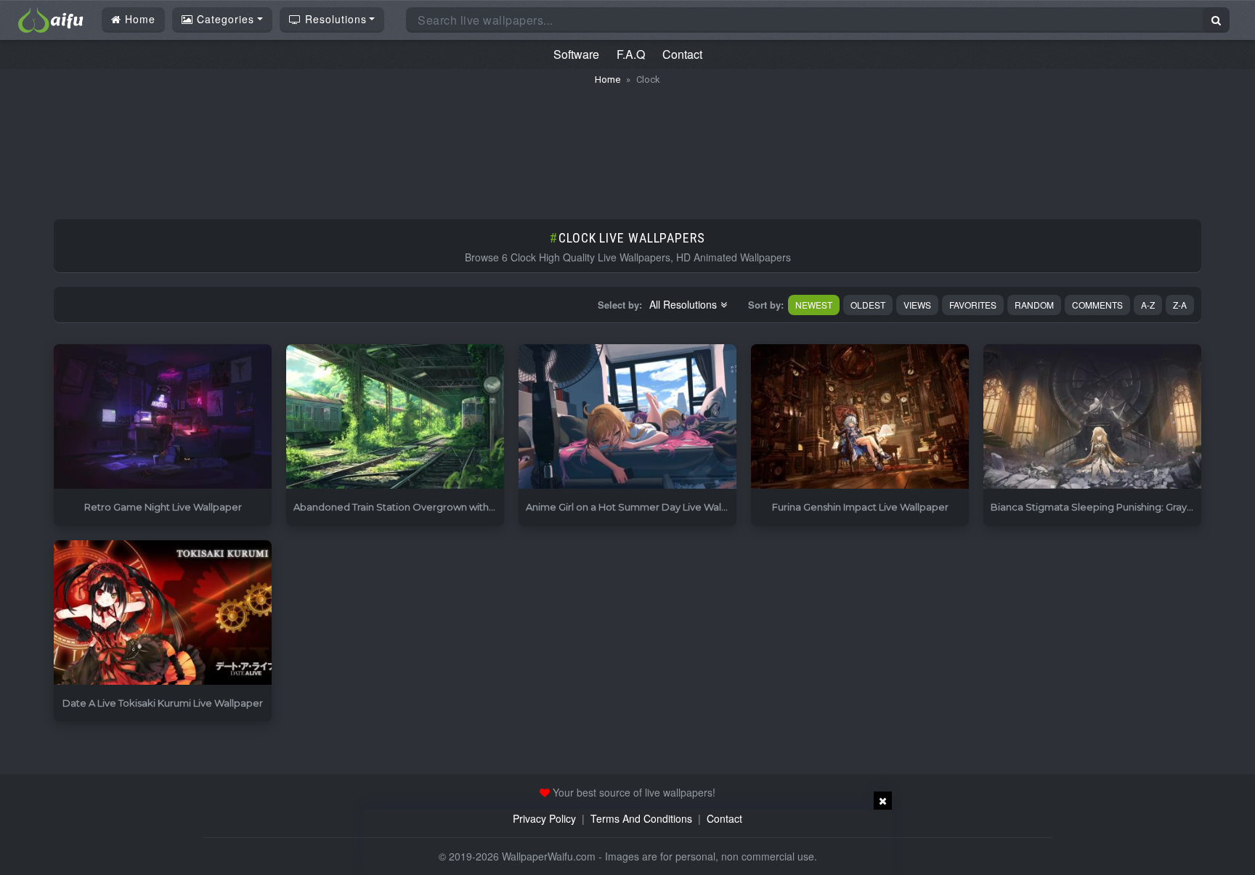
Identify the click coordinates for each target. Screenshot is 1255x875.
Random (1034, 304)
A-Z (1148, 304)
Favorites (972, 304)
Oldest (867, 304)
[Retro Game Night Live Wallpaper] (163, 417)
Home (138, 19)
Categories (223, 19)
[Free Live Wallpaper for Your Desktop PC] (51, 18)
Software (576, 54)
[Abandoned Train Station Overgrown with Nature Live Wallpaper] (395, 417)
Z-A (1180, 304)
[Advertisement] (627, 145)
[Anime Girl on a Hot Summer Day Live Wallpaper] (627, 417)
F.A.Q (631, 54)
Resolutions (334, 19)
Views (917, 304)
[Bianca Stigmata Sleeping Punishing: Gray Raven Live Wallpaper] (1092, 417)
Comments (1097, 304)
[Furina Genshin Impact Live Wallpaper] (860, 417)
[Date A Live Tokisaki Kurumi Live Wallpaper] (163, 613)
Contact (682, 54)
